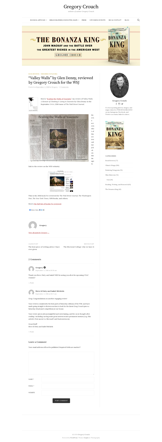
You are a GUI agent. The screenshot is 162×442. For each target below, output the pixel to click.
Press (84, 20)
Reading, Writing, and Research (116, 184)
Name (31, 379)
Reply (32, 283)
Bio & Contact (115, 20)
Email (31, 386)
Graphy (86, 438)
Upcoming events (97, 20)
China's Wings (110, 165)
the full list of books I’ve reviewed (47, 204)
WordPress (73, 438)
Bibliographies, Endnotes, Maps (63, 20)
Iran (108, 180)
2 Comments (64, 87)
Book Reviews (33, 74)
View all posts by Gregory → (38, 233)
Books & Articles (37, 20)
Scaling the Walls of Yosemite (59, 99)
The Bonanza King (111, 189)
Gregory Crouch (81, 7)
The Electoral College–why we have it (79, 247)
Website (31, 392)
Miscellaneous (110, 175)
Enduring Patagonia (49, 74)
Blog (127, 20)
